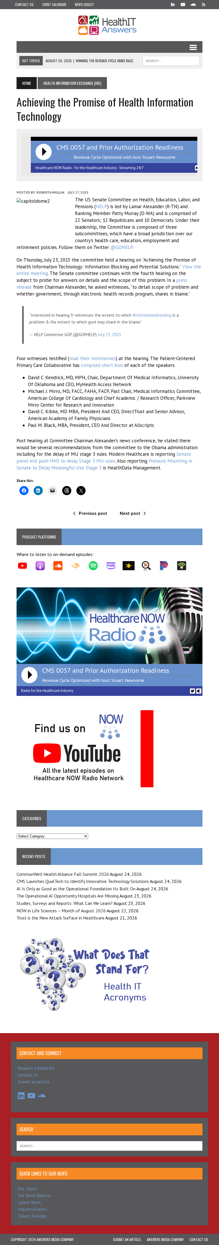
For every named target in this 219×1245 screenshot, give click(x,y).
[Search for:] (109, 1145)
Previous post (93, 513)
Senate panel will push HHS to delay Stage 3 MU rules (104, 457)
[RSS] (203, 4)
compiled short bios (102, 365)
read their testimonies (92, 358)
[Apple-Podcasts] (43, 565)
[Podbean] (184, 565)
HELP (101, 206)
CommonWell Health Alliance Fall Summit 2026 (63, 874)
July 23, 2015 (109, 334)
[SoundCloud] (193, 4)
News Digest (84, 4)
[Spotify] (96, 565)
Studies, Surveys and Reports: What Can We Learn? (65, 903)
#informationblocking (152, 315)
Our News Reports (34, 1195)
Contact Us (24, 4)
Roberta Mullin (50, 192)
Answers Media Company (165, 1239)
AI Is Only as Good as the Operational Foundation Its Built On (76, 888)
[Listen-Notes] (149, 565)
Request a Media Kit (36, 1068)
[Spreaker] (131, 565)
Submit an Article (34, 1082)
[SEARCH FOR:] (171, 60)
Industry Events (32, 1209)
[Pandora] (167, 565)
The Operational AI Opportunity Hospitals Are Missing (68, 896)
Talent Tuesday (32, 1216)
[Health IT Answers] (109, 25)
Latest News (29, 1202)
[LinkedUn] (172, 4)
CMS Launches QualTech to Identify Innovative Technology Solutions (83, 881)
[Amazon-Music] (114, 565)
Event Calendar (54, 4)
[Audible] (78, 565)
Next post (130, 513)
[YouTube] (183, 4)
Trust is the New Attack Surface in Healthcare (60, 918)
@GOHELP (121, 247)
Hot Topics (27, 1188)
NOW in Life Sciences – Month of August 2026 (61, 910)
